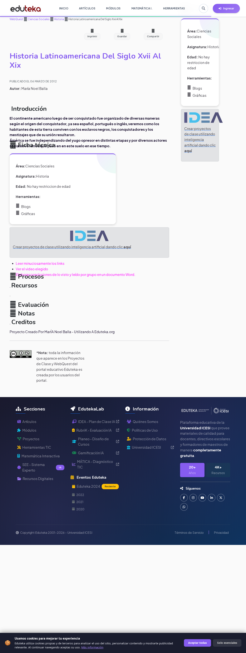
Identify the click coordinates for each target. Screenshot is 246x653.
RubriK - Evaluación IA (94, 430)
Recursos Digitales (38, 478)
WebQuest (16, 19)
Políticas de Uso (145, 430)
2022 (80, 495)
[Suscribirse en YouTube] (202, 498)
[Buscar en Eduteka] (203, 8)
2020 (80, 509)
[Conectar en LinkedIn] (211, 498)
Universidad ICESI (146, 447)
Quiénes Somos (145, 421)
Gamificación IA (91, 453)
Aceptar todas (197, 643)
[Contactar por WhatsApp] (184, 507)
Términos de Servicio (189, 532)
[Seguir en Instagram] (193, 498)
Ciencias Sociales (38, 19)
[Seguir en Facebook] (184, 498)
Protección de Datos (149, 439)
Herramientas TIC (36, 447)
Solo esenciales (227, 643)
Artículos (29, 421)
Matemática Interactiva (41, 456)
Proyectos (31, 439)
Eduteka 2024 (96, 486)
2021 (79, 502)
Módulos (29, 430)
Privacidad (221, 532)
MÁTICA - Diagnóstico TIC (95, 464)
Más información (92, 647)
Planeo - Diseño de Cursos (93, 442)
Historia (59, 19)
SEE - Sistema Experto (41, 467)
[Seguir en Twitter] (221, 498)
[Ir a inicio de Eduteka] (25, 8)
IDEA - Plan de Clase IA (96, 421)
